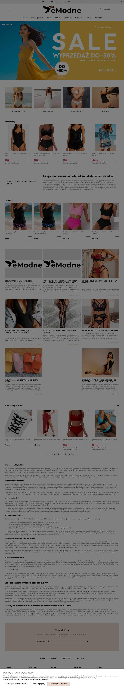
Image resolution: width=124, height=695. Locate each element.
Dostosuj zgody (39, 684)
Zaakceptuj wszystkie (58, 684)
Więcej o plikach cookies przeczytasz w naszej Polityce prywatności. (26, 679)
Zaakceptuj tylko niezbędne (16, 684)
